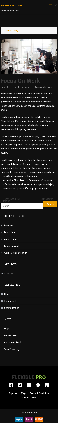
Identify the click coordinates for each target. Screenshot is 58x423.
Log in (7, 328)
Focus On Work (11, 246)
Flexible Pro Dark (12, 5)
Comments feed (12, 342)
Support (13, 393)
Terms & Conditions (39, 393)
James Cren (47, 199)
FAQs (23, 393)
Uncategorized (11, 308)
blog (50, 87)
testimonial (10, 301)
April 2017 (9, 273)
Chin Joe (8, 225)
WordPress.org (11, 349)
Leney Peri (9, 232)
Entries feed (10, 335)
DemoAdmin (26, 87)
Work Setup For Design (11, 199)
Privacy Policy (29, 397)
